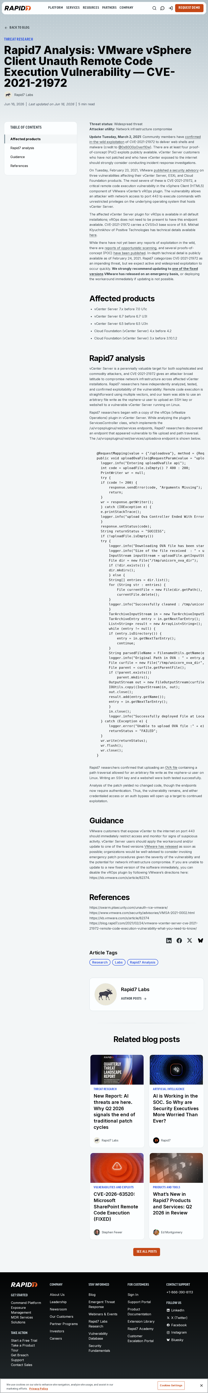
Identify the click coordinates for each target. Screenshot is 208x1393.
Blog (92, 1295)
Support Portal (139, 1302)
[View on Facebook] (179, 940)
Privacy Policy (38, 1388)
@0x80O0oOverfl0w (134, 147)
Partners (109, 8)
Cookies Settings (171, 1385)
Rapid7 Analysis (142, 962)
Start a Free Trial (24, 1340)
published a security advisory (176, 170)
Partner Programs (64, 1324)
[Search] (154, 8)
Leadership (58, 1302)
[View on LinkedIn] (169, 940)
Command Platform (26, 1303)
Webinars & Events (103, 1314)
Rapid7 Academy (141, 1329)
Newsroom (58, 1309)
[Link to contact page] (162, 8)
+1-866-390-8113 (179, 1292)
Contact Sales (21, 1365)
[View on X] (189, 940)
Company (126, 8)
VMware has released (161, 846)
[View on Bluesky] (200, 940)
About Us (57, 1295)
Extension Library (141, 1321)
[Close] (201, 1385)
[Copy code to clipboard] (198, 449)
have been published (129, 253)
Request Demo (189, 8)
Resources (91, 8)
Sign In (133, 1295)
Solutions (18, 1322)
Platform (55, 8)
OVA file (171, 767)
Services (72, 8)
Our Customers (61, 1316)
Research (100, 962)
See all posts (147, 1251)
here (92, 235)
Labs (119, 962)
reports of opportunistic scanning (130, 248)
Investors (57, 1331)
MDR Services (22, 1317)
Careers (56, 1338)
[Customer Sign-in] (170, 8)
